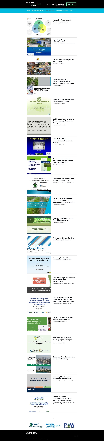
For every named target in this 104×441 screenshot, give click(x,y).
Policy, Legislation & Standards (37, 10)
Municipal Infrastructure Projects (62, 10)
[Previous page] (49, 418)
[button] (75, 10)
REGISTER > (71, 4)
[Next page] (55, 418)
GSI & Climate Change (50, 10)
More (71, 10)
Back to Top (76, 435)
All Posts (28, 10)
